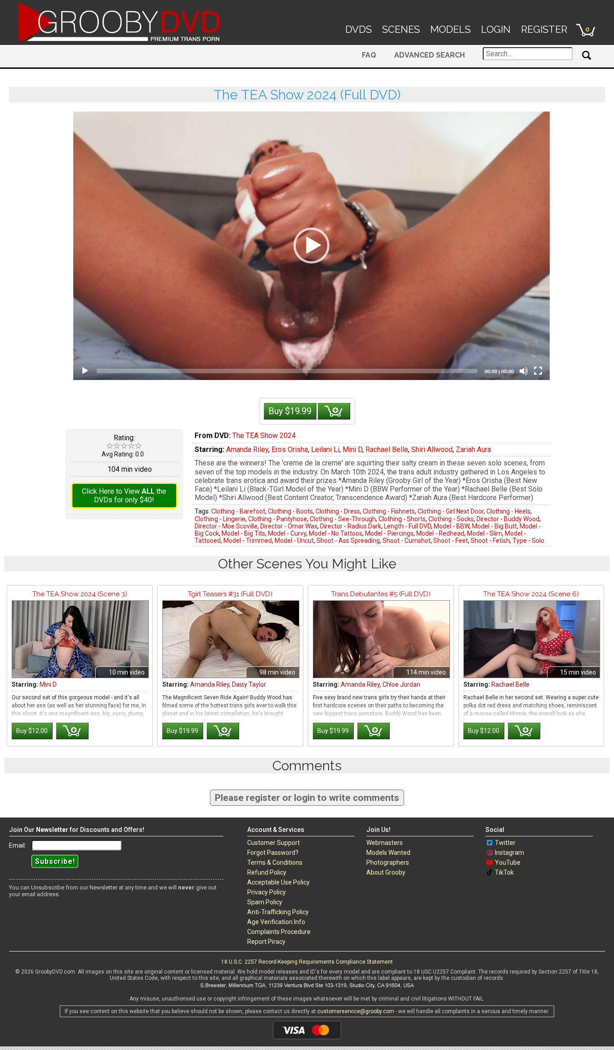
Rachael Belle (386, 449)
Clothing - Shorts (402, 519)
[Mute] (523, 370)
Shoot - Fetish (490, 540)
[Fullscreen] (538, 370)
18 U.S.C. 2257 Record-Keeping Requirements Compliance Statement (307, 962)
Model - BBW (451, 526)
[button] (311, 246)
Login (496, 29)
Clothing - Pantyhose (277, 519)
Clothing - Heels (508, 511)
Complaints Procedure (279, 931)
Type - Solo (528, 540)
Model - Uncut (294, 540)
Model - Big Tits (243, 533)
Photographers (387, 862)
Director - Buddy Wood (507, 519)
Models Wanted (388, 852)
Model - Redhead (440, 533)
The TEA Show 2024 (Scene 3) (79, 594)
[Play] (84, 370)
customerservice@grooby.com (355, 1011)
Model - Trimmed (247, 540)
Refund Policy (266, 872)
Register (544, 29)
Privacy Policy (266, 892)
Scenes (401, 29)
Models (450, 29)
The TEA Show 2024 (264, 435)
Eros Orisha (289, 449)
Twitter (505, 842)
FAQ (369, 55)
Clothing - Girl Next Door (451, 511)
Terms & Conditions (275, 862)
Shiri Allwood (432, 449)
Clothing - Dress (338, 511)
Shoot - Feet (450, 540)
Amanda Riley (247, 449)
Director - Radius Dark (350, 526)
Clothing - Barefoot (238, 511)
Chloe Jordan (401, 684)
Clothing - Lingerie (220, 519)
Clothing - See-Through (343, 519)
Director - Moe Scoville (226, 526)
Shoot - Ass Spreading (348, 540)
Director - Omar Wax (288, 526)
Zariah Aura (473, 449)
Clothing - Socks (451, 519)
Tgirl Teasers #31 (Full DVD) (230, 594)
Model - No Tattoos (335, 533)
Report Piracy (266, 941)
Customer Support (273, 842)
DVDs (358, 29)
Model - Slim (484, 533)
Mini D (352, 449)
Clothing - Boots (290, 511)
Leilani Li (325, 449)
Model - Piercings (389, 533)
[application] (311, 246)
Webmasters (384, 842)
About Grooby (385, 872)
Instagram (509, 852)
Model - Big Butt (494, 526)
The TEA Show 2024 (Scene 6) (531, 594)
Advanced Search (429, 55)
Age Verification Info (276, 921)
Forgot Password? (272, 852)
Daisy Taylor (249, 684)
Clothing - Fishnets (389, 511)
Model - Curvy (287, 533)
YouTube (508, 862)
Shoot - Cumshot (407, 540)
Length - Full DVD (407, 526)
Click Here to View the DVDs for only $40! (124, 495)
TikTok (504, 872)
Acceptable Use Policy (278, 882)
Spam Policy (264, 902)
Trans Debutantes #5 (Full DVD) (381, 594)
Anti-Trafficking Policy (278, 912)
